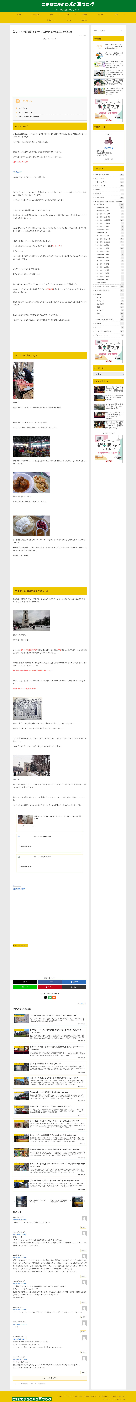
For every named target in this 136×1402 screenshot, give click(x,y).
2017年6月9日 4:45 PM (19, 1309)
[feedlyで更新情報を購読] (50, 997)
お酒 (99, 1396)
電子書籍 (93, 1396)
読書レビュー (106, 1396)
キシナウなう (23, 108)
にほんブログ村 (18, 889)
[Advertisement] (50, 53)
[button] (74, 987)
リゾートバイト (68, 1396)
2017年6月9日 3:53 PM (19, 1257)
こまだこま (108, 148)
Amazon (86, 1396)
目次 (22, 101)
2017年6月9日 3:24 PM (19, 1220)
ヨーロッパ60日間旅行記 (21, 945)
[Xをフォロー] (45, 997)
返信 (84, 1227)
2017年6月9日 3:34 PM (19, 1234)
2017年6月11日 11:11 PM (20, 1359)
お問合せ (121, 1396)
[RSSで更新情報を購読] (54, 997)
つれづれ (114, 1396)
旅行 (76, 1396)
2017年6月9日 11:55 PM (20, 1324)
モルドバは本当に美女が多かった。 (30, 116)
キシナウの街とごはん (26, 112)
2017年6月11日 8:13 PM (20, 1339)
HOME (60, 1396)
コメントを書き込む (49, 1378)
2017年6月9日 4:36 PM (19, 1283)
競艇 (80, 1396)
